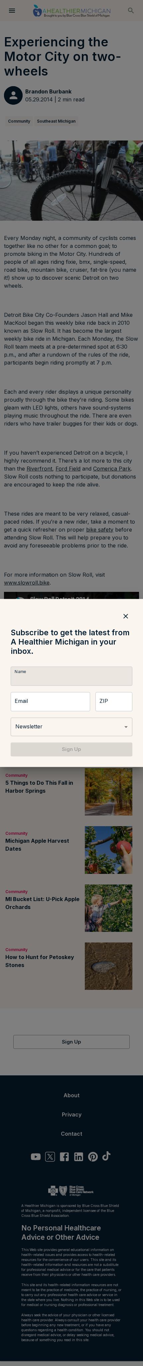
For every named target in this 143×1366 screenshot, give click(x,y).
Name (20, 671)
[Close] (125, 616)
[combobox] (71, 726)
